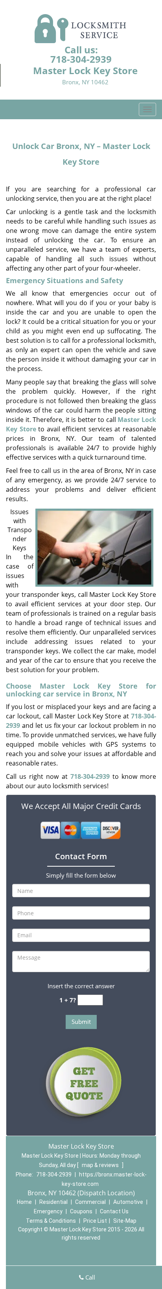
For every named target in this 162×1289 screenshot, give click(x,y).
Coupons (81, 1211)
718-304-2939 (81, 59)
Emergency (48, 1211)
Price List (95, 1221)
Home (24, 1202)
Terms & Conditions (51, 1221)
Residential (53, 1202)
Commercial (90, 1202)
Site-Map (124, 1221)
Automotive (128, 1202)
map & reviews (101, 1165)
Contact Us (114, 1211)
